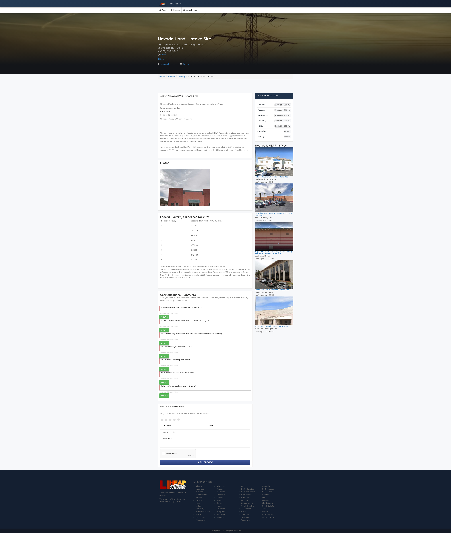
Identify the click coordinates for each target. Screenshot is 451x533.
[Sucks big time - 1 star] (162, 419)
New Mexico (246, 494)
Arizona (220, 489)
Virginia (265, 511)
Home (162, 76)
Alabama (221, 486)
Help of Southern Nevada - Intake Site (271, 177)
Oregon (265, 500)
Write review (168, 439)
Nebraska (266, 486)
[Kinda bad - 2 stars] (166, 419)
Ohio (264, 497)
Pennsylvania (247, 503)
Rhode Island (267, 503)
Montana (245, 486)
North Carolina (247, 489)
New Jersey (267, 492)
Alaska (199, 486)
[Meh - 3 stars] (170, 419)
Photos (176, 10)
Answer (164, 317)
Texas (264, 508)
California (200, 492)
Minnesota (200, 517)
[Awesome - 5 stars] (179, 419)
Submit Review (205, 462)
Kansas (220, 506)
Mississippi (200, 520)
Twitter (186, 64)
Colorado (221, 492)
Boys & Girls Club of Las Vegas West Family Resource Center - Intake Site (273, 252)
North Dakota (268, 489)
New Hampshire (248, 492)
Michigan (221, 514)
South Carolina (247, 506)
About (164, 10)
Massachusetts (203, 511)
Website (164, 55)
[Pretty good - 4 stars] (175, 419)
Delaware (221, 494)
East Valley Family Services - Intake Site (272, 289)
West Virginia (268, 517)
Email (161, 59)
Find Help (175, 3)
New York (245, 497)
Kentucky (200, 508)
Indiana (199, 506)
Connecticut (201, 494)
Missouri (220, 517)
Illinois (219, 503)
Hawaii (199, 500)
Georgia (220, 497)
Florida (199, 497)
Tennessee (246, 508)
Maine (198, 514)
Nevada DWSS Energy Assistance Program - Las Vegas (274, 214)
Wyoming (245, 520)
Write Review (191, 10)
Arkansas (200, 489)
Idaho (219, 500)
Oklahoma (245, 500)
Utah (243, 511)
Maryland (221, 511)
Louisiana (221, 508)
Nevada (171, 76)
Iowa (198, 503)
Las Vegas (182, 76)
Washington (267, 514)
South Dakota (268, 506)
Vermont (245, 514)
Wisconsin (245, 517)
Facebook (165, 64)
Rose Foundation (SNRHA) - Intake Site (272, 326)
